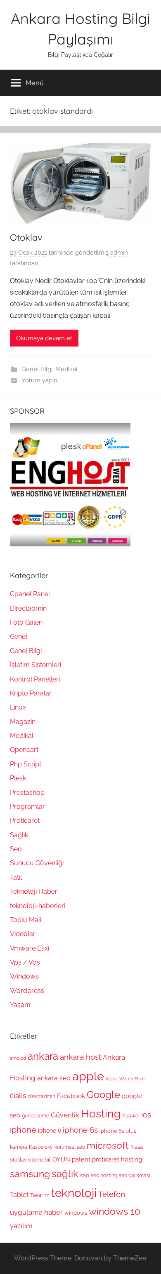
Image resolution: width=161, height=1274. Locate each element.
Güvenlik (65, 1115)
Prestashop (27, 792)
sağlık (65, 1174)
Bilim (139, 1078)
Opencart (24, 750)
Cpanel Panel (30, 594)
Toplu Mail (25, 920)
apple (88, 1076)
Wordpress (27, 991)
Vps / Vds (25, 962)
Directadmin (28, 608)
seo (84, 1175)
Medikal (66, 369)
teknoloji (74, 1193)
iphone (23, 1130)
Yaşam (20, 1005)
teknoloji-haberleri (37, 906)
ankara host (80, 1057)
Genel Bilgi (36, 369)
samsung (30, 1174)
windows (75, 1212)
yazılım (21, 1226)
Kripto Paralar (31, 693)
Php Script (25, 764)
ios (146, 1114)
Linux (18, 707)
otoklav (18, 1160)
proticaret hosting (117, 1159)
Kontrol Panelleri (35, 679)
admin (119, 252)
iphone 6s (80, 1130)
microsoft (108, 1145)
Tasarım (40, 1195)
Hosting (101, 1113)
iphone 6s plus (117, 1130)
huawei (131, 1116)
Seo (16, 849)
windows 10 (114, 1211)
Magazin (23, 722)
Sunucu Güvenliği (37, 863)
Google (103, 1095)
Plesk (18, 778)
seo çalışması (134, 1175)
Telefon (111, 1194)
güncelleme (35, 1116)
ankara (43, 1056)
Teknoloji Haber (33, 891)
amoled (18, 1058)
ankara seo (54, 1078)
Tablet (19, 1195)
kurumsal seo (69, 1147)
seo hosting (104, 1175)
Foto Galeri (26, 622)
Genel (18, 636)
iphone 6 (49, 1130)
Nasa (136, 1146)
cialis (18, 1095)
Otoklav (26, 237)
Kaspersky (41, 1147)
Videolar (23, 934)
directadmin (41, 1096)
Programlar (27, 806)
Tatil (16, 877)
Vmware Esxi (29, 948)
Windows (24, 976)
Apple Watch (119, 1078)
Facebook (71, 1096)
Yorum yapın (39, 380)
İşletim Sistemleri (35, 665)
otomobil (39, 1159)
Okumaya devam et (44, 338)
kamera (18, 1147)
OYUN (61, 1159)
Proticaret (25, 820)
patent (81, 1159)
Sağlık (19, 835)
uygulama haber (36, 1212)
